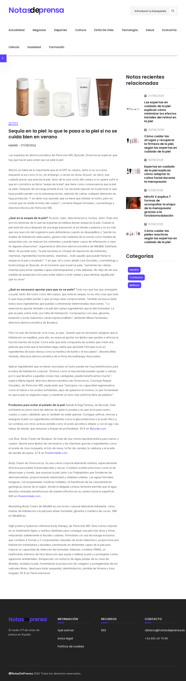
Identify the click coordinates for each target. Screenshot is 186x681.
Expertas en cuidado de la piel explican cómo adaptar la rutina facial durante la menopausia (159, 174)
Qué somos (66, 630)
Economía (169, 30)
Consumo (136, 277)
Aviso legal (65, 638)
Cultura (80, 30)
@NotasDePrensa (21, 673)
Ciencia (14, 47)
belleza (13, 125)
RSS (103, 630)
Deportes (60, 30)
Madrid (134, 270)
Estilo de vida (104, 30)
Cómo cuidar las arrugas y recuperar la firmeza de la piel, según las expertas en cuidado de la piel (160, 143)
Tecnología (130, 30)
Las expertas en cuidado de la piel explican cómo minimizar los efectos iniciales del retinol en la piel (160, 111)
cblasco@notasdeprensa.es (165, 630)
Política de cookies (71, 646)
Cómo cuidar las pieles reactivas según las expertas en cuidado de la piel (160, 236)
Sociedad (34, 47)
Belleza (134, 285)
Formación (56, 47)
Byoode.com (98, 428)
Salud (150, 30)
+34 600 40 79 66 (156, 638)
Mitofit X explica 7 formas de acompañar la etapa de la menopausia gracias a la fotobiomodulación (159, 206)
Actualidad (17, 30)
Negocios (39, 30)
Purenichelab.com (56, 453)
